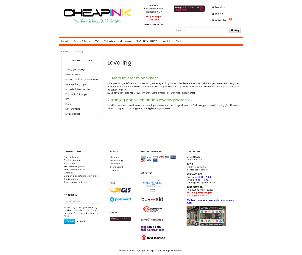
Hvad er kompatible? (74, 169)
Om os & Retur (82, 41)
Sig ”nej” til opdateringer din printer (81, 176)
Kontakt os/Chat (172, 41)
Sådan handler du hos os (117, 41)
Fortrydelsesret (71, 157)
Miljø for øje (70, 163)
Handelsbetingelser (74, 166)
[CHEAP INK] (97, 14)
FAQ (97, 41)
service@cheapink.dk (199, 194)
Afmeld (81, 221)
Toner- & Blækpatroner (76, 182)
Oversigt (68, 172)
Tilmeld (69, 221)
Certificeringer (71, 179)
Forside (65, 41)
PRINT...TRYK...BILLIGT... (147, 41)
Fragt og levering (72, 160)
